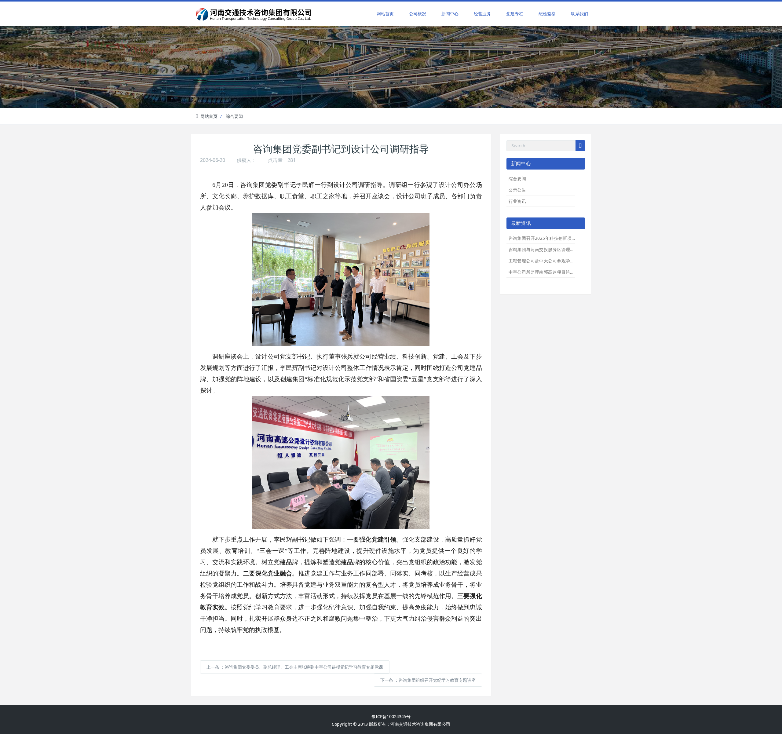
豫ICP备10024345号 (391, 716)
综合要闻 (234, 116)
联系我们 (579, 13)
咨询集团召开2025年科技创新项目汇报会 (549, 238)
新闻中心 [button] (450, 13)
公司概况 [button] (417, 13)
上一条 (294, 667)
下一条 (428, 680)
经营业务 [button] (482, 13)
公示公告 (517, 190)
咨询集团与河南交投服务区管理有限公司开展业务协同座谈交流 (570, 249)
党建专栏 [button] (514, 13)
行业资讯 (517, 201)
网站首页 (385, 13)
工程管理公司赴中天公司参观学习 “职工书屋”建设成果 (562, 261)
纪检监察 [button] (547, 13)
